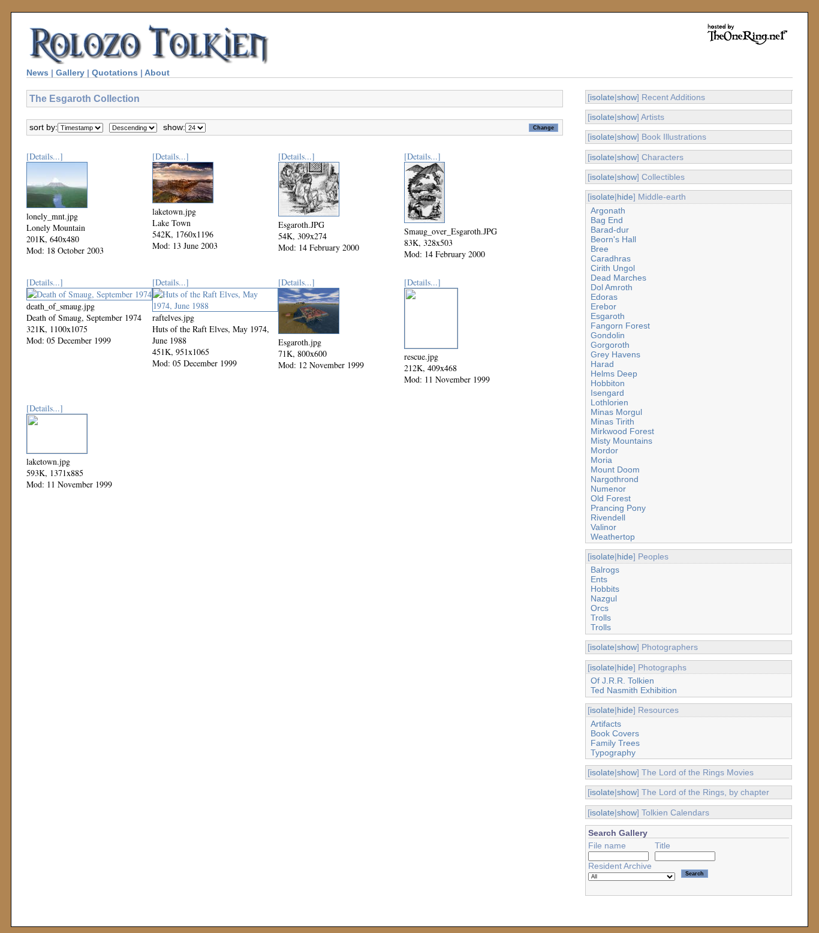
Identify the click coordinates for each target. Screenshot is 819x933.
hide (625, 196)
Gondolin (608, 335)
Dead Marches (618, 277)
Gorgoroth (610, 345)
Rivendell (608, 517)
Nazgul (604, 598)
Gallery (70, 72)
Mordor (604, 450)
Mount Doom (615, 469)
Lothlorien (609, 402)
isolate (602, 97)
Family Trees (615, 743)
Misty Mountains (621, 441)
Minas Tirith (612, 421)
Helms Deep (614, 373)
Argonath (608, 210)
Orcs (600, 608)
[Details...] (44, 156)
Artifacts (606, 724)
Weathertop (613, 536)
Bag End (607, 220)
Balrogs (605, 569)
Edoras (604, 297)
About (157, 72)
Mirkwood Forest (622, 431)
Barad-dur (610, 229)
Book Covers (615, 733)
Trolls (601, 617)
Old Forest (611, 498)
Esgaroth (608, 316)
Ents (599, 579)
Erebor (603, 306)
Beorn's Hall (613, 239)
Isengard (607, 393)
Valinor (603, 527)
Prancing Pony (618, 508)
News (37, 72)
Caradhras (611, 258)
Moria (601, 460)
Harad (602, 364)
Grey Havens (615, 354)
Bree (600, 249)
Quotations (115, 72)
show (627, 97)
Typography (613, 752)
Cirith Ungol (613, 268)
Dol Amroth (612, 287)
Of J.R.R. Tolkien (622, 680)
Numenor (608, 488)
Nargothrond (615, 479)
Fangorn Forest (620, 325)
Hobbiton (608, 383)
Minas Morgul (616, 412)
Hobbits (605, 589)
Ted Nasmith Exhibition (634, 690)
